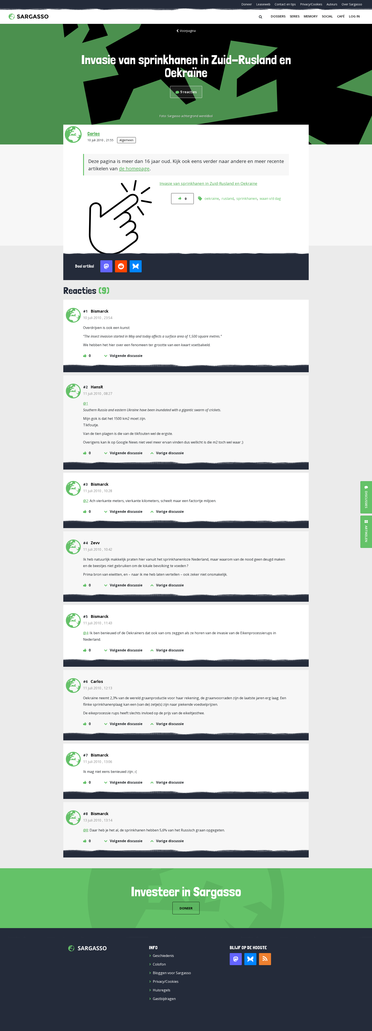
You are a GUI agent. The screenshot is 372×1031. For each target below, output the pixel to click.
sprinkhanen (246, 198)
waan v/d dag (270, 198)
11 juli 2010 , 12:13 (97, 688)
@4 (85, 633)
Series (294, 16)
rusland (228, 198)
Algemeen (126, 140)
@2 (85, 500)
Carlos (93, 133)
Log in (354, 16)
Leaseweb (263, 4)
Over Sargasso (352, 4)
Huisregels (161, 990)
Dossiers (278, 16)
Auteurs (332, 4)
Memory (311, 16)
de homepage (134, 168)
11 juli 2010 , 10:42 (97, 549)
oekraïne (212, 198)
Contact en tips (285, 4)
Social (327, 16)
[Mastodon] (236, 959)
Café (341, 16)
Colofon (159, 964)
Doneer (246, 4)
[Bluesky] (250, 959)
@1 (85, 403)
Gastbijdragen (164, 998)
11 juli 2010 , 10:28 (97, 490)
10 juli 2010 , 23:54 (97, 317)
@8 (85, 830)
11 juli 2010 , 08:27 (97, 393)
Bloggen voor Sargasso (172, 973)
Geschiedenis (163, 955)
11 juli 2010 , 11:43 (97, 623)
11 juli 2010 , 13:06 (97, 761)
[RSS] (265, 959)
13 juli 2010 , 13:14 (97, 820)
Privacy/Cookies (311, 4)
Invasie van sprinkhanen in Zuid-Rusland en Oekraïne (208, 183)
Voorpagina (188, 31)
